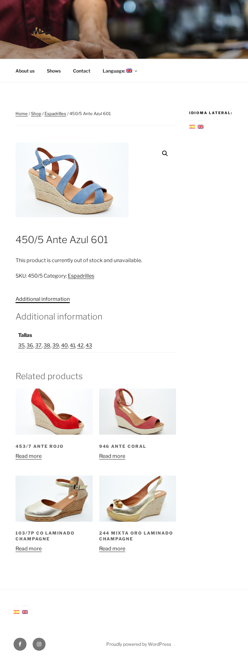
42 (80, 345)
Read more (29, 456)
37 (38, 345)
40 (64, 345)
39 (55, 345)
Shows (54, 71)
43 (89, 345)
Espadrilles (55, 113)
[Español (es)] (192, 126)
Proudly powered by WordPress (138, 644)
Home (22, 113)
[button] (165, 153)
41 (72, 345)
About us (25, 71)
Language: (114, 71)
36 (29, 345)
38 (47, 345)
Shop (36, 113)
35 (21, 345)
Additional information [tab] (43, 299)
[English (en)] (200, 126)
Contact (81, 71)
